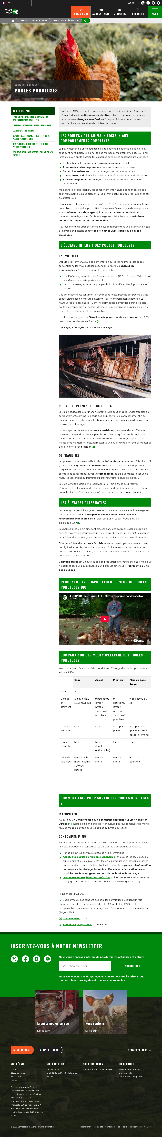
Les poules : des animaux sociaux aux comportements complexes (30, 119)
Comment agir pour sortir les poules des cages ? (33, 154)
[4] (70, 823)
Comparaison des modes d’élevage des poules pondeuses (30, 146)
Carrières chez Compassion (131, 1076)
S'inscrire (131, 966)
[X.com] (143, 3)
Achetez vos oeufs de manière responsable (89, 857)
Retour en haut (138, 1050)
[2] (60, 900)
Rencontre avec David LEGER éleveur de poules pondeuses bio (31, 137)
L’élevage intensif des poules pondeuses (32, 125)
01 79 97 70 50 (53, 1069)
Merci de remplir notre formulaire (97, 1069)
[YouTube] (158, 3)
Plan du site (98, 1127)
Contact (147, 1127)
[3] (60, 918)
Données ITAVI (71, 918)
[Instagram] (153, 3)
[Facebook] (148, 3)
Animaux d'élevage (66, 20)
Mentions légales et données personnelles (123, 1127)
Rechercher (85, 1127)
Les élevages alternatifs (25, 130)
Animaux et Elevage (33, 20)
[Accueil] (13, 20)
